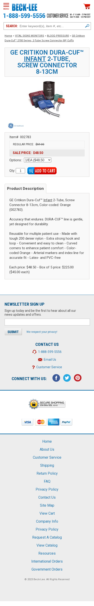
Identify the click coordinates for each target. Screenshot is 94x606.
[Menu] (6, 6)
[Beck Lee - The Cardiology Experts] (24, 6)
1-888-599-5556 (50, 352)
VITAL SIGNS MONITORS (29, 35)
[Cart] (87, 6)
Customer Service (49, 367)
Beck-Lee (39, 579)
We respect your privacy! (41, 331)
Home (8, 35)
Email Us (50, 359)
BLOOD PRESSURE (58, 35)
